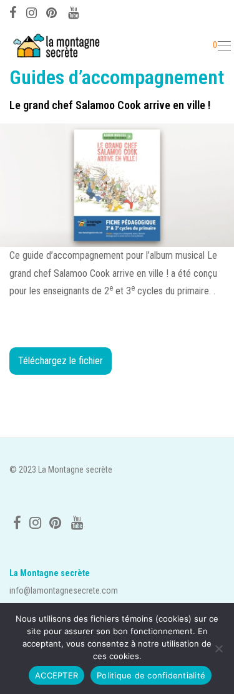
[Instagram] (31, 11)
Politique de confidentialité (151, 675)
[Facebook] (13, 11)
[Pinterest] (52, 11)
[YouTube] (74, 11)
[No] (218, 648)
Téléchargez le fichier (60, 361)
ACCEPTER (56, 675)
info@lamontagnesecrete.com (63, 590)
